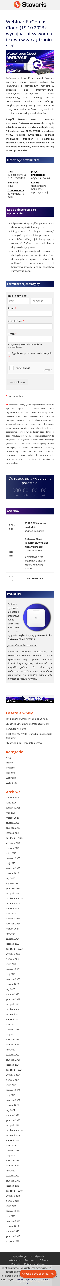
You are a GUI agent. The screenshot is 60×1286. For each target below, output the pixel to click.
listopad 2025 (12, 832)
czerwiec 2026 (13, 807)
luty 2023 (10, 989)
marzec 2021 (12, 1105)
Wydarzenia (12, 782)
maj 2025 (10, 863)
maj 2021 (10, 1095)
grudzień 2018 (13, 1236)
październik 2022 (14, 1009)
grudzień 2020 (13, 1120)
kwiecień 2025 (13, 868)
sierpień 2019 (12, 1200)
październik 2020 (14, 1130)
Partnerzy (30, 1260)
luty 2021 (10, 1110)
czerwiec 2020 (13, 1150)
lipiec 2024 (11, 913)
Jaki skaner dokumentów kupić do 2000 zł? (27, 718)
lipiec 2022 (11, 1024)
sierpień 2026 (12, 797)
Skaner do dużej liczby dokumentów (24, 742)
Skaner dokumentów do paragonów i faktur (27, 723)
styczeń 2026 (12, 822)
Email (12, 308)
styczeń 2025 (12, 883)
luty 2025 (10, 878)
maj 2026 (10, 812)
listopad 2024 (12, 893)
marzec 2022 (12, 1044)
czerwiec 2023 (13, 969)
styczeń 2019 (12, 1231)
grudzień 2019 (13, 1180)
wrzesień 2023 (13, 953)
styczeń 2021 (12, 1115)
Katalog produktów (34, 1264)
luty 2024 (10, 933)
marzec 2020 (12, 1165)
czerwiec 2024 (13, 918)
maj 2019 (10, 1216)
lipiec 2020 (11, 1145)
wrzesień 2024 (13, 903)
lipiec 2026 (11, 802)
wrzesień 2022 (13, 1014)
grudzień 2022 (13, 999)
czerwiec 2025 (13, 858)
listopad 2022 (12, 1004)
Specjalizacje (19, 1256)
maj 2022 (10, 1034)
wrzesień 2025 (13, 842)
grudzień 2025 (13, 827)
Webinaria (11, 777)
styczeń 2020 (12, 1175)
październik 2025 (14, 837)
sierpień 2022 (12, 1019)
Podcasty (10, 767)
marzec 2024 (12, 928)
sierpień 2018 (12, 1241)
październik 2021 (14, 1069)
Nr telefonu (16, 321)
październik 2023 (14, 948)
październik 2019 (14, 1190)
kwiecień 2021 (13, 1100)
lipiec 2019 (11, 1205)
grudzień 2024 (13, 888)
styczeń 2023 (12, 994)
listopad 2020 (12, 1125)
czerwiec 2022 (13, 1029)
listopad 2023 (12, 943)
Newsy (9, 762)
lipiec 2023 (11, 963)
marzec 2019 (12, 1226)
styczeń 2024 (12, 938)
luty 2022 (10, 1049)
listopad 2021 (12, 1064)
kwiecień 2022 (13, 1039)
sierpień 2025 (12, 848)
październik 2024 (14, 898)
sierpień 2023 (12, 958)
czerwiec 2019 (13, 1210)
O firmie (44, 1260)
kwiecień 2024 (13, 923)
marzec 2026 (12, 817)
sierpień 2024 (12, 908)
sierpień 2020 (12, 1140)
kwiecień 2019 (13, 1221)
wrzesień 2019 (13, 1195)
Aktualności (14, 1260)
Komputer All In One (16, 728)
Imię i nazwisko (18, 295)
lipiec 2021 (11, 1084)
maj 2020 (10, 1155)
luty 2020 (10, 1170)
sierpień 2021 (12, 1079)
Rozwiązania (37, 1256)
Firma (12, 333)
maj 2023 (10, 974)
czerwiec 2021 (13, 1089)
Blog (8, 757)
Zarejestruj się (17, 381)
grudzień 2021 (13, 1059)
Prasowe (10, 772)
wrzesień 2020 (13, 1135)
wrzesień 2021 (13, 1074)
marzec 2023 (12, 984)
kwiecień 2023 (13, 979)
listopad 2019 (12, 1185)
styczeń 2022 (12, 1054)
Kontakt (15, 1264)
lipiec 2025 (11, 853)
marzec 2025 (12, 873)
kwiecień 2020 (13, 1160)
